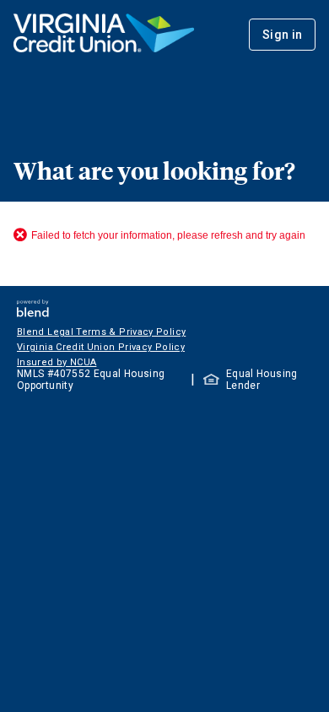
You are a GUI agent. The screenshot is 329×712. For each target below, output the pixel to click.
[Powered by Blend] (33, 312)
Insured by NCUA (56, 362)
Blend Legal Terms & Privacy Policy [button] (101, 331)
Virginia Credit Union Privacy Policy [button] (101, 347)
